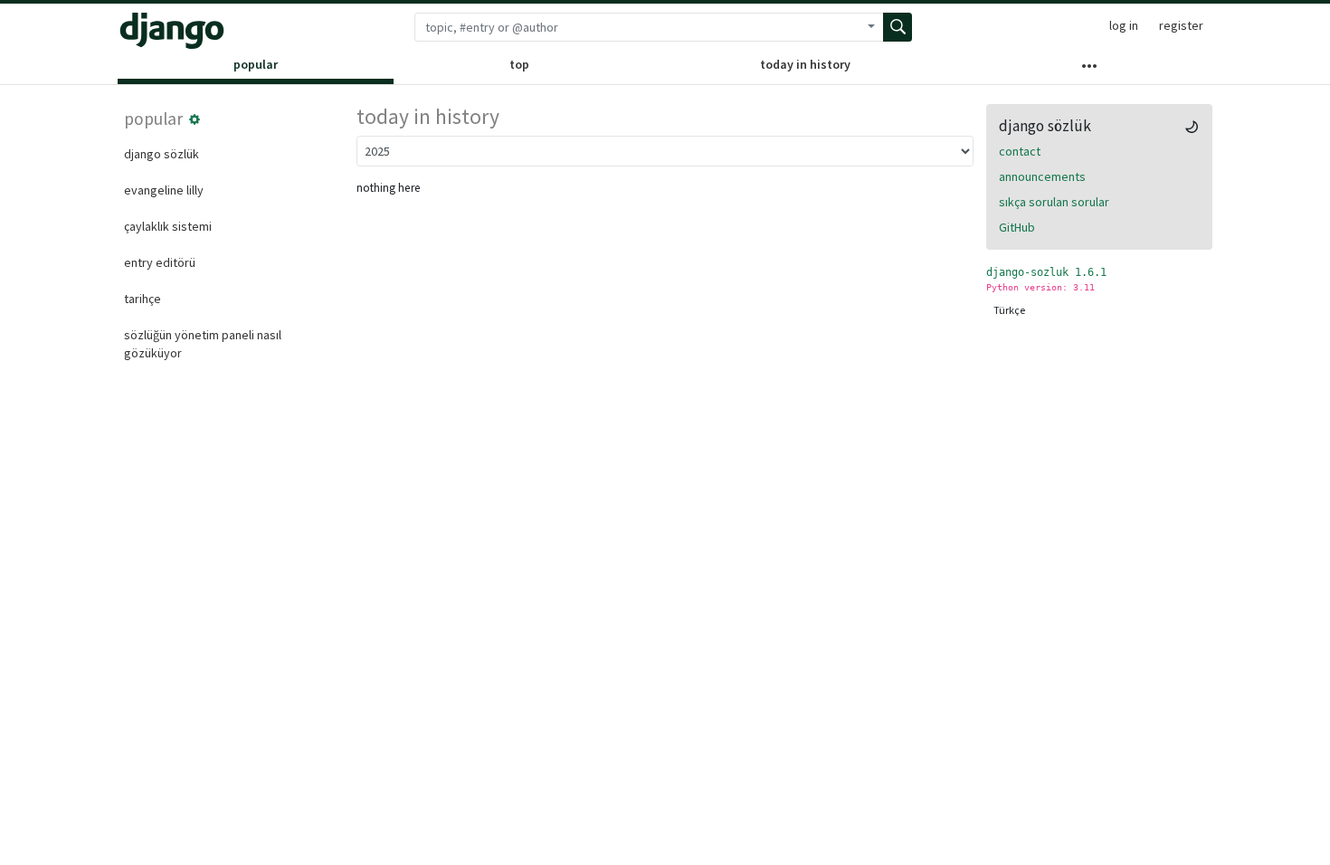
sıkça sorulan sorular (1054, 202)
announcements (1042, 176)
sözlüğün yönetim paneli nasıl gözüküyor (202, 344)
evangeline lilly (164, 190)
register (1181, 25)
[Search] (897, 27)
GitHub (1017, 227)
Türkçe (1009, 310)
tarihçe (142, 298)
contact (1019, 151)
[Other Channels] (1089, 69)
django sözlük (161, 154)
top (519, 64)
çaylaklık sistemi (168, 226)
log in (1123, 25)
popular (255, 64)
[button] (194, 119)
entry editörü (159, 262)
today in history (805, 64)
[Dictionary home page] (172, 31)
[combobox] (637, 27)
